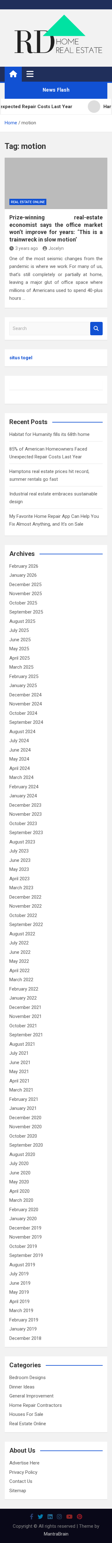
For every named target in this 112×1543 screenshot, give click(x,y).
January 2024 (23, 796)
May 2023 (19, 869)
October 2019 (23, 1246)
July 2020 (19, 1163)
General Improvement (31, 1396)
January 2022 (23, 998)
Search (96, 328)
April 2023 (19, 878)
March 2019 (21, 1310)
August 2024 (22, 731)
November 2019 (25, 1237)
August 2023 (22, 842)
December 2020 (25, 1117)
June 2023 (19, 860)
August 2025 (22, 621)
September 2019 (26, 1255)
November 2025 (25, 593)
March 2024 (21, 777)
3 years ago (26, 248)
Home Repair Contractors (35, 1405)
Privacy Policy (23, 1472)
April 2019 (19, 1301)
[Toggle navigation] (30, 74)
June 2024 (19, 750)
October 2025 (23, 603)
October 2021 (23, 1026)
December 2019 (25, 1228)
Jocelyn (56, 248)
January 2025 (23, 685)
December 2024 (25, 695)
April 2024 (19, 768)
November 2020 (25, 1127)
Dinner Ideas (22, 1387)
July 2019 (19, 1274)
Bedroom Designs (27, 1377)
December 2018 (25, 1338)
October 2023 (23, 823)
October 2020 (23, 1136)
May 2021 (19, 1071)
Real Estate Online (28, 202)
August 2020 (22, 1154)
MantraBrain (56, 1534)
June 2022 (19, 952)
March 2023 (21, 888)
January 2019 (23, 1329)
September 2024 (26, 722)
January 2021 (23, 1108)
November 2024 (25, 704)
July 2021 (19, 1053)
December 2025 (25, 584)
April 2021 (19, 1081)
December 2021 (25, 1007)
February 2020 (23, 1209)
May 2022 (19, 961)
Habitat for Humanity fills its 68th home (49, 434)
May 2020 (19, 1182)
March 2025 (21, 667)
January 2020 (23, 1218)
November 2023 (25, 814)
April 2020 (19, 1191)
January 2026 (23, 575)
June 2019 (19, 1283)
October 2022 (23, 915)
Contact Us (20, 1481)
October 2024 (23, 713)
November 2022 (25, 906)
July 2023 (19, 851)
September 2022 (26, 924)
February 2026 (23, 566)
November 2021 (25, 1016)
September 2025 (26, 612)
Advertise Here (24, 1463)
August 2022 (22, 934)
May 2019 (19, 1292)
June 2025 (19, 640)
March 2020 (21, 1200)
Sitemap (17, 1490)
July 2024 (19, 740)
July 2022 (19, 943)
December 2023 (25, 805)
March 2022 (21, 979)
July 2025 (19, 630)
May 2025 (19, 649)
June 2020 (19, 1173)
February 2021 (23, 1099)
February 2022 (23, 989)
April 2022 (19, 970)
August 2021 (22, 1044)
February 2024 (23, 787)
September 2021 (26, 1035)
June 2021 (19, 1062)
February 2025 (23, 676)
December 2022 (25, 897)
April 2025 (19, 658)
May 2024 (19, 759)
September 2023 (26, 832)
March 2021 (21, 1090)
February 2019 (23, 1320)
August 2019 (22, 1265)
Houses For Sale (26, 1414)
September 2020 (26, 1145)
